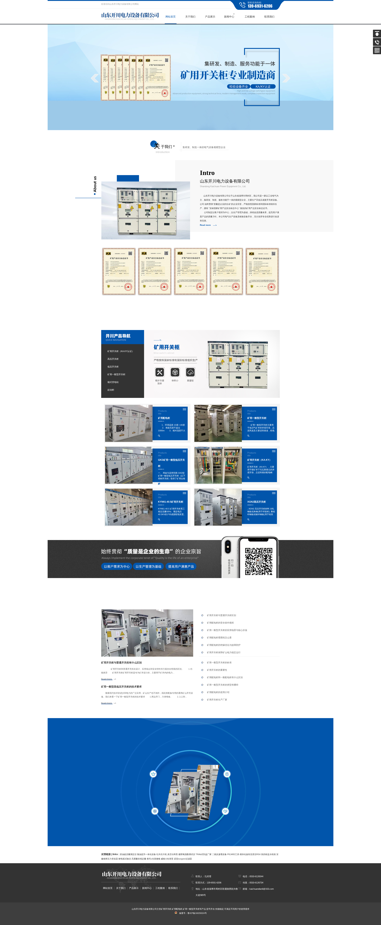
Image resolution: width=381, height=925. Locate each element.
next (286, 78)
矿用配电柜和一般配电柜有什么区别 (225, 677)
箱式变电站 (113, 382)
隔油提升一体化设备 (146, 854)
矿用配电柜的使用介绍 (218, 692)
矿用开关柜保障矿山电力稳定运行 (224, 652)
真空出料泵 (172, 854)
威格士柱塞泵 (167, 859)
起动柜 (110, 390)
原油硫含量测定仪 (128, 854)
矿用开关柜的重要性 (217, 670)
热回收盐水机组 (268, 854)
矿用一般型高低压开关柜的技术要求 (121, 686)
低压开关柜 (113, 366)
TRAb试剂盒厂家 (203, 854)
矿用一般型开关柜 (116, 374)
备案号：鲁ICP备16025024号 (192, 913)
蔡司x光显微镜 (153, 859)
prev (94, 78)
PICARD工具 (233, 854)
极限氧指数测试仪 (186, 854)
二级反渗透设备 (219, 854)
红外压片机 (161, 854)
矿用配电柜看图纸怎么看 (219, 637)
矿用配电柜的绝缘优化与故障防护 (224, 645)
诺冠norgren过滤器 (183, 859)
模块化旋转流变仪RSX (250, 854)
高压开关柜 (113, 359)
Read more (205, 225)
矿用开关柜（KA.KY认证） (120, 351)
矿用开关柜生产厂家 (217, 699)
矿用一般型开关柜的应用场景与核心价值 (227, 630)
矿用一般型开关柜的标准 (219, 662)
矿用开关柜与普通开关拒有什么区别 (121, 662)
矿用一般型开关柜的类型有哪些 (222, 685)
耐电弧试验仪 (124, 859)
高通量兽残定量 (139, 859)
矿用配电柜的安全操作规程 (220, 622)
